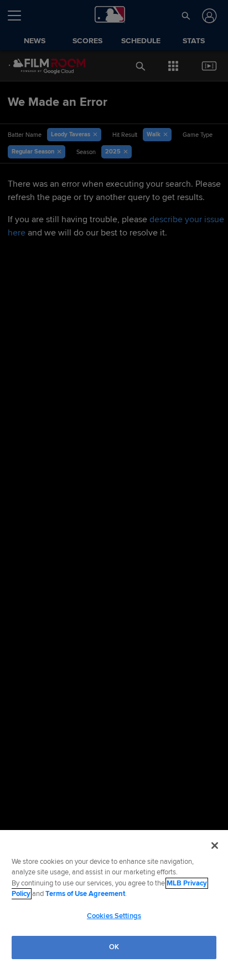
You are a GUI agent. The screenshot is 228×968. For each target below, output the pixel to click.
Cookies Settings (114, 915)
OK (114, 947)
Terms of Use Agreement (85, 893)
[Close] (215, 845)
